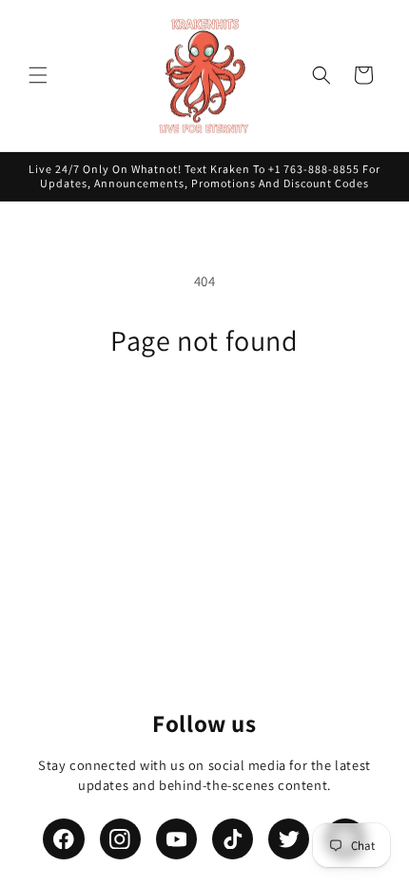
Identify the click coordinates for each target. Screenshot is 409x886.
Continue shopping (205, 409)
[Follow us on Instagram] (120, 839)
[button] (38, 75)
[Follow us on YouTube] (176, 839)
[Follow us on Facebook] (63, 839)
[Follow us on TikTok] (232, 839)
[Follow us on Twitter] (288, 839)
